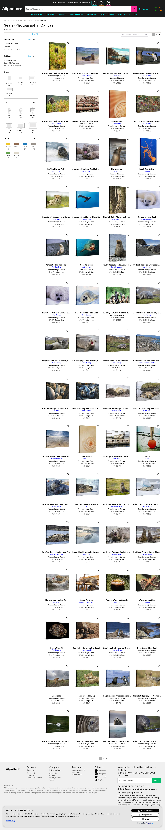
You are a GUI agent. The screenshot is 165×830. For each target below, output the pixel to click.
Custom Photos (76, 14)
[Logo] (12, 9)
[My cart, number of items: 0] (161, 9)
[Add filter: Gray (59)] (33, 143)
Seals (21, 20)
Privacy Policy (10, 821)
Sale (135, 14)
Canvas (43, 20)
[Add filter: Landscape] (32, 78)
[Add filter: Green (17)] (8, 152)
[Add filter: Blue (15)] (25, 143)
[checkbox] (9, 112)
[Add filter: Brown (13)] (16, 143)
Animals (15, 20)
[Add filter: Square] (21, 78)
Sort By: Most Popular (130, 34)
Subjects (7, 20)
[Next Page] (159, 34)
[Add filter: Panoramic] (9, 89)
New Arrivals (92, 14)
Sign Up (157, 780)
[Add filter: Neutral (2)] (16, 152)
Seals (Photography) (32, 20)
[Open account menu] (150, 9)
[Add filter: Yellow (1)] (8, 143)
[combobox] (78, 9)
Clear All (35, 34)
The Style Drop (36, 14)
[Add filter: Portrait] (9, 78)
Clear (30, 56)
